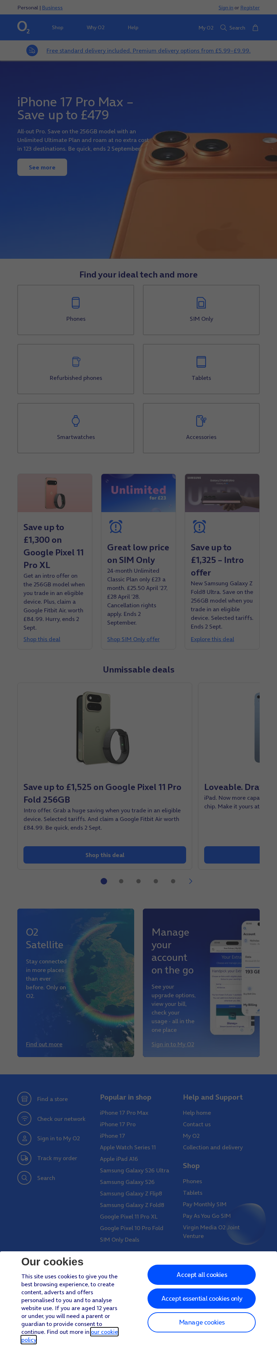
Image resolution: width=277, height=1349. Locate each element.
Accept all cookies (201, 1274)
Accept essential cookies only (201, 1298)
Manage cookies (202, 1322)
